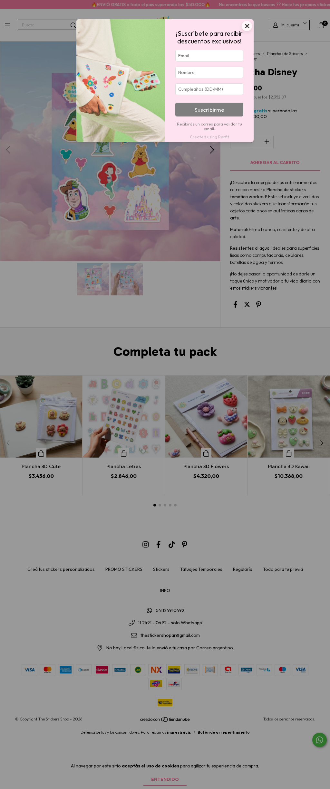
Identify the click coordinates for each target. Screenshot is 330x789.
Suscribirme (209, 109)
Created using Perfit (209, 136)
